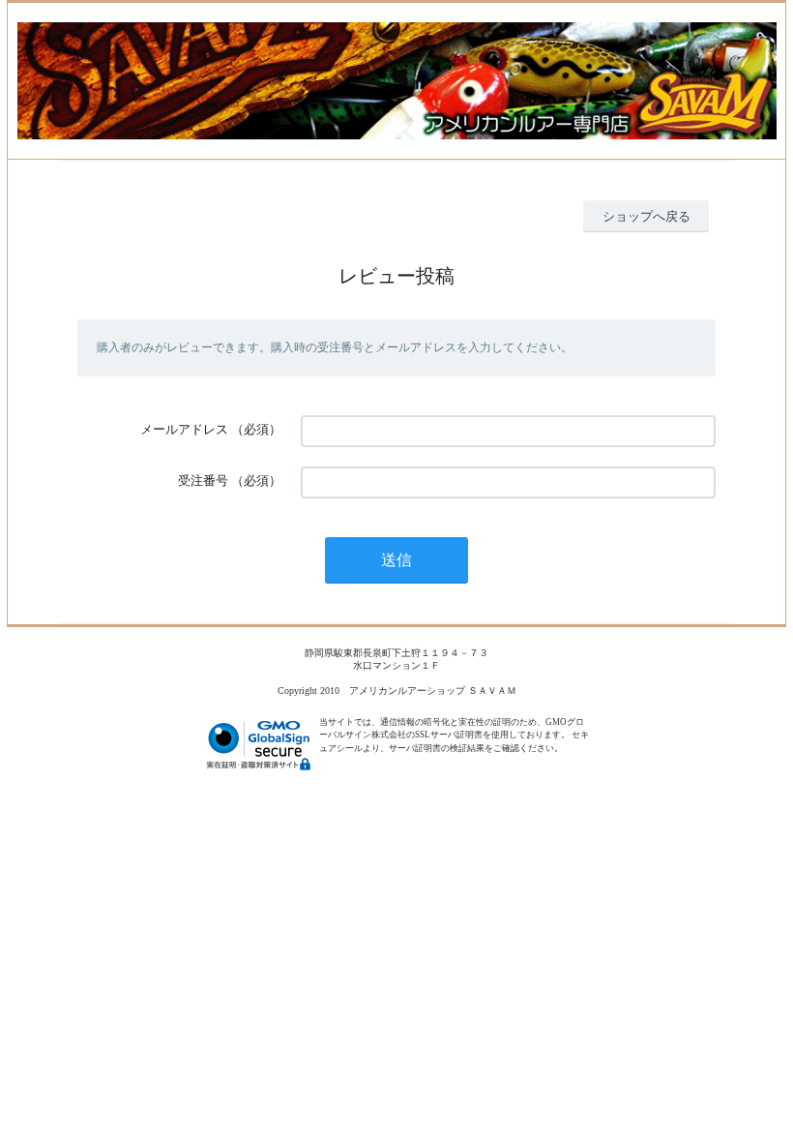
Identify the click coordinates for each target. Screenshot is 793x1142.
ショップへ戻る (646, 216)
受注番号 (203, 480)
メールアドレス (184, 429)
